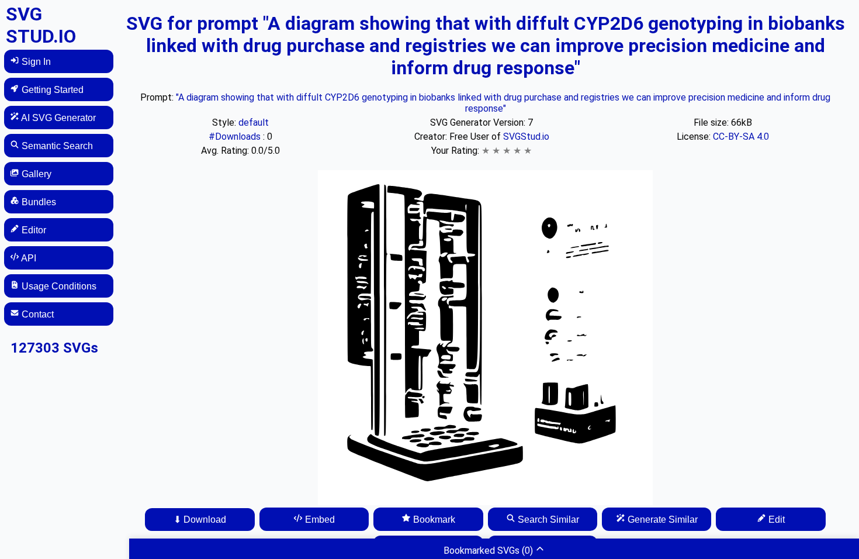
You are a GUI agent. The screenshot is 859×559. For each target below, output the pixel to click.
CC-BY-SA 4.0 (741, 136)
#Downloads (236, 136)
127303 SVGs (54, 348)
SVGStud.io (526, 136)
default (253, 122)
